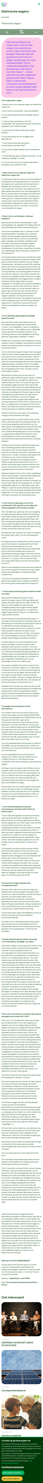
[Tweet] (3, 22)
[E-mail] (3, 28)
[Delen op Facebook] (3, 17)
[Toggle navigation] (39, 4)
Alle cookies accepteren (12, 1473)
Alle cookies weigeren (11, 1479)
